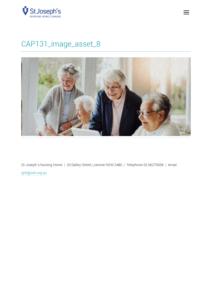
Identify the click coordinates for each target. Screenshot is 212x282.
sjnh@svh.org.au (34, 172)
